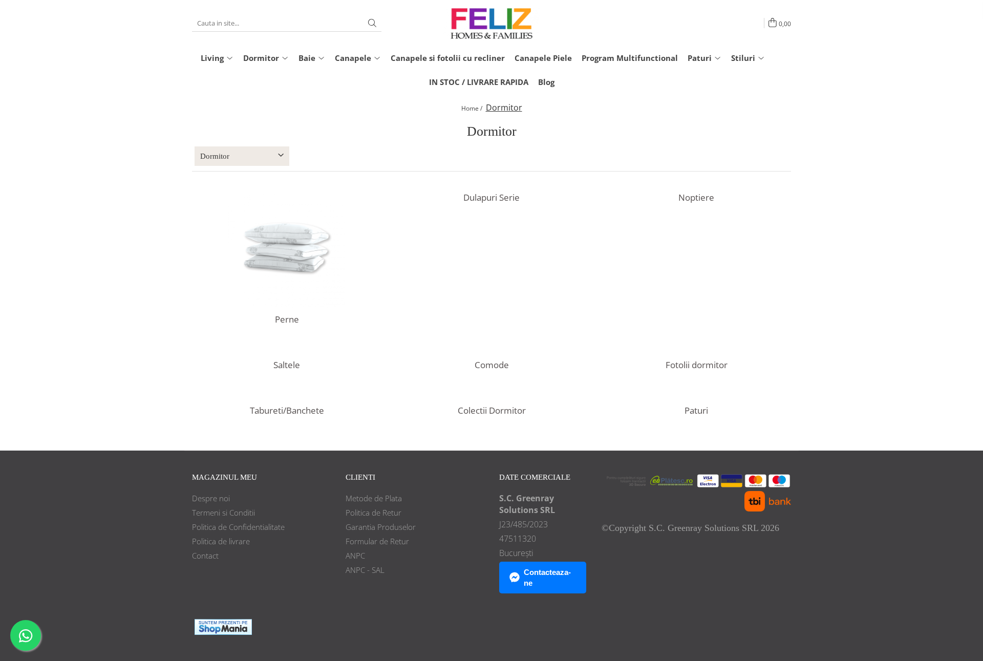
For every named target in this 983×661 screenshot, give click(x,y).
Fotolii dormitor (697, 365)
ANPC (355, 555)
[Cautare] (372, 23)
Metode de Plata (374, 498)
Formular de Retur (377, 541)
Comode (492, 365)
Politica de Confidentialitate (238, 527)
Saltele (286, 365)
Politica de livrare (221, 541)
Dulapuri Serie (491, 197)
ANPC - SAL (365, 570)
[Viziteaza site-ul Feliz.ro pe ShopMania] (223, 627)
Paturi (696, 410)
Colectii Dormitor (492, 410)
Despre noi (211, 498)
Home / (472, 108)
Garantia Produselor (381, 527)
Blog (546, 82)
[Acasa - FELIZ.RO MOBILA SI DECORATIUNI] (491, 23)
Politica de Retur (373, 512)
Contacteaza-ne (547, 577)
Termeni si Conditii (223, 512)
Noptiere (696, 197)
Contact (205, 555)
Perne (287, 319)
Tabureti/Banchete (287, 410)
